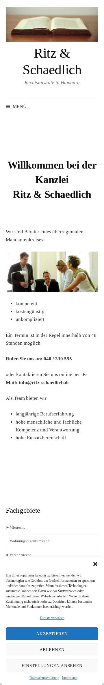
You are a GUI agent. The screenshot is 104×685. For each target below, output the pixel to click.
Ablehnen (52, 649)
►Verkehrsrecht (18, 555)
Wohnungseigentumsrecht (30, 541)
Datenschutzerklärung (44, 678)
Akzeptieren (52, 633)
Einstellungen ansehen (52, 665)
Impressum (69, 678)
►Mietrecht (15, 527)
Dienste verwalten (52, 618)
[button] (95, 564)
